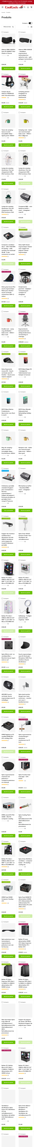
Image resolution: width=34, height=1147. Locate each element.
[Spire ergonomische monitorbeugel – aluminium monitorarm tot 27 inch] (25, 725)
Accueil (3, 12)
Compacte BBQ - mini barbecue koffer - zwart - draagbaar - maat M (25, 209)
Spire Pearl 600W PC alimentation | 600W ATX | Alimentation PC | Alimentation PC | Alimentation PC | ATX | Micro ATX (25, 901)
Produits (8, 12)
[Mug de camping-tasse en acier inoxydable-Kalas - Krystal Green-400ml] (8, 438)
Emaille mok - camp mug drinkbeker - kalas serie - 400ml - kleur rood (8, 331)
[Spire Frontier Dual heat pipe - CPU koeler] (25, 766)
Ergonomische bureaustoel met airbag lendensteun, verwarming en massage (25, 332)
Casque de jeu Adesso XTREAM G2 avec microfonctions (8, 93)
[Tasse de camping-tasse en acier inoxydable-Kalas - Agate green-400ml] (8, 121)
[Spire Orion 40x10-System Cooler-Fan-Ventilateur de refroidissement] (25, 524)
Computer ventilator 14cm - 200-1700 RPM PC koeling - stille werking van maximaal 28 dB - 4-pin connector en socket (8, 249)
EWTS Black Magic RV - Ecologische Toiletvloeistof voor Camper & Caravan (25, 372)
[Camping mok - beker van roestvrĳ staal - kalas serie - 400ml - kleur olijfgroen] (25, 121)
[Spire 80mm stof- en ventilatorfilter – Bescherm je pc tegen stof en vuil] (8, 645)
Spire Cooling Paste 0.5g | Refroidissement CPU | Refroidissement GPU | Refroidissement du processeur (25, 820)
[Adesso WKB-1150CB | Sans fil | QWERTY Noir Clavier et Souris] (8, 40)
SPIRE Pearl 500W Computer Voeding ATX (7, 899)
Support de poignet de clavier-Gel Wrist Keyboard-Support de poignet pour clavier (25, 1022)
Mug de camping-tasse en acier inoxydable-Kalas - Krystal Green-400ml (8, 450)
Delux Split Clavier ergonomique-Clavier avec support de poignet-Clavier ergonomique (25, 248)
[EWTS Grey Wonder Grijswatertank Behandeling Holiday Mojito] (25, 400)
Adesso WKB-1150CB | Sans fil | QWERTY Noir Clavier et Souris (8, 51)
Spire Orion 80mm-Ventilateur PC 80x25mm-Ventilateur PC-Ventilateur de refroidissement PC (25, 1110)
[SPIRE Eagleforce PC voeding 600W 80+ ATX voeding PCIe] (8, 725)
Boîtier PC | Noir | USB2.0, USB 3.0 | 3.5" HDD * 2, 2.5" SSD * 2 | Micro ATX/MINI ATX (8, 580)
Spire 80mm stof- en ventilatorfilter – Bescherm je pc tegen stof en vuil (8, 657)
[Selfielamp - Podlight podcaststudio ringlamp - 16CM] (25, 607)
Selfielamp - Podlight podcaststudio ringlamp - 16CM (25, 618)
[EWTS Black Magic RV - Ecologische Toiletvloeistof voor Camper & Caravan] (25, 360)
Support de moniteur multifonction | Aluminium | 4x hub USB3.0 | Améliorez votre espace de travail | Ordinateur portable (8, 539)
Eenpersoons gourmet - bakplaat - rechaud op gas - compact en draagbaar (25, 290)
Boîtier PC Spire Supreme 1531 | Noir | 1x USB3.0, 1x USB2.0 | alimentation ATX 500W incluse (8, 983)
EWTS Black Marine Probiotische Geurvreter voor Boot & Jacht (8, 412)
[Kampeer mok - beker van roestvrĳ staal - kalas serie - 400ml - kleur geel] (25, 438)
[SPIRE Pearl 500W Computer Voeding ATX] (8, 888)
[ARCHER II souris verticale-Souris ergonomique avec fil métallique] (8, 685)
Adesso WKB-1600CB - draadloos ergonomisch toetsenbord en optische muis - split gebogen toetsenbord (25, 54)
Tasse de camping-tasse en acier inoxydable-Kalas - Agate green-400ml (8, 132)
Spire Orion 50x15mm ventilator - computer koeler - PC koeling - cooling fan (25, 861)
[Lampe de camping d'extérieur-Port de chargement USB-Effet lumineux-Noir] (8, 159)
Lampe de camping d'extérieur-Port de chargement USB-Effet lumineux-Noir (8, 171)
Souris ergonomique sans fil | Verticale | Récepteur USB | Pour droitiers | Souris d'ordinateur (25, 658)
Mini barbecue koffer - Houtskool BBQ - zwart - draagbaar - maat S (25, 488)
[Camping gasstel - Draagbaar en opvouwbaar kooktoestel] (25, 82)
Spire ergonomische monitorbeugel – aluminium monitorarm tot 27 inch (25, 738)
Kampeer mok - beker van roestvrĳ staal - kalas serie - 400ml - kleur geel (25, 450)
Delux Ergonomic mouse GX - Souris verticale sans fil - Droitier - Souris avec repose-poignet (8, 373)
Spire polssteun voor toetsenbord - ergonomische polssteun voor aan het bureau (8, 943)
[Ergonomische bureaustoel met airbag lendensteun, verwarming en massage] (25, 320)
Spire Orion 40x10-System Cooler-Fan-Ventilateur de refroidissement (25, 536)
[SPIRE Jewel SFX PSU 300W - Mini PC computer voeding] (8, 806)
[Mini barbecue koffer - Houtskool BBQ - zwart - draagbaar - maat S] (25, 477)
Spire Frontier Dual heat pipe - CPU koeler (24, 776)
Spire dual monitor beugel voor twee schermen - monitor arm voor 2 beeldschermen (25, 698)
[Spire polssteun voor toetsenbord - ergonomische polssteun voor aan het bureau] (8, 930)
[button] (31, 7)
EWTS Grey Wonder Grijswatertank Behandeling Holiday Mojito (25, 412)
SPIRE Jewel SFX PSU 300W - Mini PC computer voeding (8, 817)
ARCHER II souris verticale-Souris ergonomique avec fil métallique (8, 697)
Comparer (25, 23)
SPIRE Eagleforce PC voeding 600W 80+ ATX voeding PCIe (8, 736)
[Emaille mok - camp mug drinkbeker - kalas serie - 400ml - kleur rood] (8, 320)
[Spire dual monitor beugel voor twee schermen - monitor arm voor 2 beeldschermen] (25, 685)
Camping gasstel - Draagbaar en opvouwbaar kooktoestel (24, 94)
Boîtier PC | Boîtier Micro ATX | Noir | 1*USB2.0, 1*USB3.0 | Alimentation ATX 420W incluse (8, 1069)
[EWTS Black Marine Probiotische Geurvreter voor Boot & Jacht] (8, 400)
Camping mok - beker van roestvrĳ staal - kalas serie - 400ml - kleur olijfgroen (25, 132)
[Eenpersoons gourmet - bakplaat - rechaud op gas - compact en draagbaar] (25, 278)
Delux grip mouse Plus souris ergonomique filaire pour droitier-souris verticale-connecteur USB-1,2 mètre (8, 291)
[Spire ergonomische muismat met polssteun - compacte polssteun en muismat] (8, 766)
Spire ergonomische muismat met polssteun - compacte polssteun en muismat (8, 778)
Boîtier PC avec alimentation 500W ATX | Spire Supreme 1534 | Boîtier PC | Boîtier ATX (25, 943)
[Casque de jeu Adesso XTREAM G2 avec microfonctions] (8, 82)
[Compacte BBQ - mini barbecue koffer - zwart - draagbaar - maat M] (25, 197)
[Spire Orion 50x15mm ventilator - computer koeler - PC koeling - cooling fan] (25, 850)
